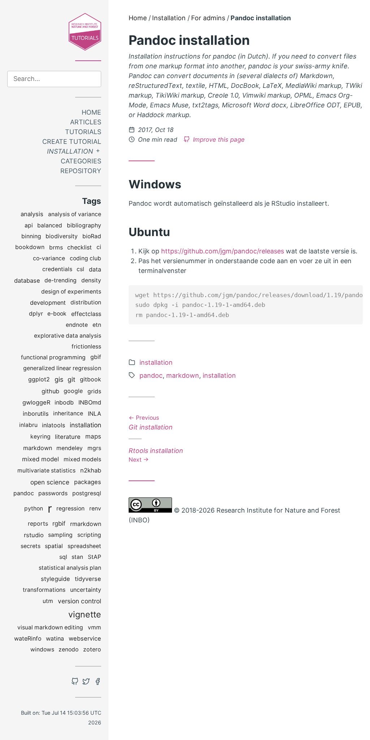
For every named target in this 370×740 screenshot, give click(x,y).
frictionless (86, 346)
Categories (81, 161)
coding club (85, 258)
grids (94, 391)
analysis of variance (74, 214)
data (95, 269)
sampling (60, 534)
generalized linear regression (62, 368)
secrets (30, 546)
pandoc (23, 493)
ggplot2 (39, 379)
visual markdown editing (50, 627)
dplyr (36, 313)
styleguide (55, 578)
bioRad (91, 236)
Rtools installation (156, 454)
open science (49, 482)
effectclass (86, 313)
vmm (94, 627)
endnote (77, 324)
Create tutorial (71, 141)
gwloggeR (36, 402)
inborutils (36, 413)
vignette (84, 614)
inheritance (68, 413)
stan (77, 556)
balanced (49, 225)
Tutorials (83, 132)
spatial (54, 546)
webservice (85, 638)
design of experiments (71, 291)
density (91, 280)
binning (31, 236)
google (73, 391)
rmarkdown (85, 523)
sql (63, 556)
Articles (85, 122)
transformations (44, 589)
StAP (94, 556)
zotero (92, 649)
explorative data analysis (67, 335)
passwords (53, 493)
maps (93, 436)
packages (87, 482)
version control (79, 601)
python (33, 508)
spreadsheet (84, 546)
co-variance (49, 258)
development (48, 302)
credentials (57, 269)
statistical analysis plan (70, 567)
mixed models (82, 459)
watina (55, 638)
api (29, 225)
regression (70, 508)
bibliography (84, 225)
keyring (40, 436)
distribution (85, 302)
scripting (89, 534)
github (50, 391)
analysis (32, 214)
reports (38, 523)
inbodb (64, 402)
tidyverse (88, 578)
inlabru (28, 425)
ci (98, 247)
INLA (94, 413)
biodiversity (62, 236)
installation (85, 425)
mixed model (40, 459)
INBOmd (89, 402)
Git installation (151, 423)
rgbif (58, 523)
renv (95, 508)
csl (80, 269)
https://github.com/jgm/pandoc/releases (222, 251)
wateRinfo (28, 638)
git (71, 379)
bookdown (29, 247)
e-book (56, 313)
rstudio (34, 535)
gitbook (90, 379)
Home (91, 112)
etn (96, 324)
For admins (208, 18)
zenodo (68, 649)
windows (42, 649)
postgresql (86, 493)
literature (68, 436)
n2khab (90, 470)
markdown (37, 448)
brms (56, 247)
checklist (79, 247)
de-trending (60, 280)
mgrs (94, 448)
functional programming (53, 357)
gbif (95, 357)
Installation (70, 151)
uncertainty (85, 589)
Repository (80, 171)
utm (48, 601)
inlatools (53, 425)
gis (59, 379)
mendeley (69, 448)
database (27, 280)
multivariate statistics (46, 470)
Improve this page (218, 139)
